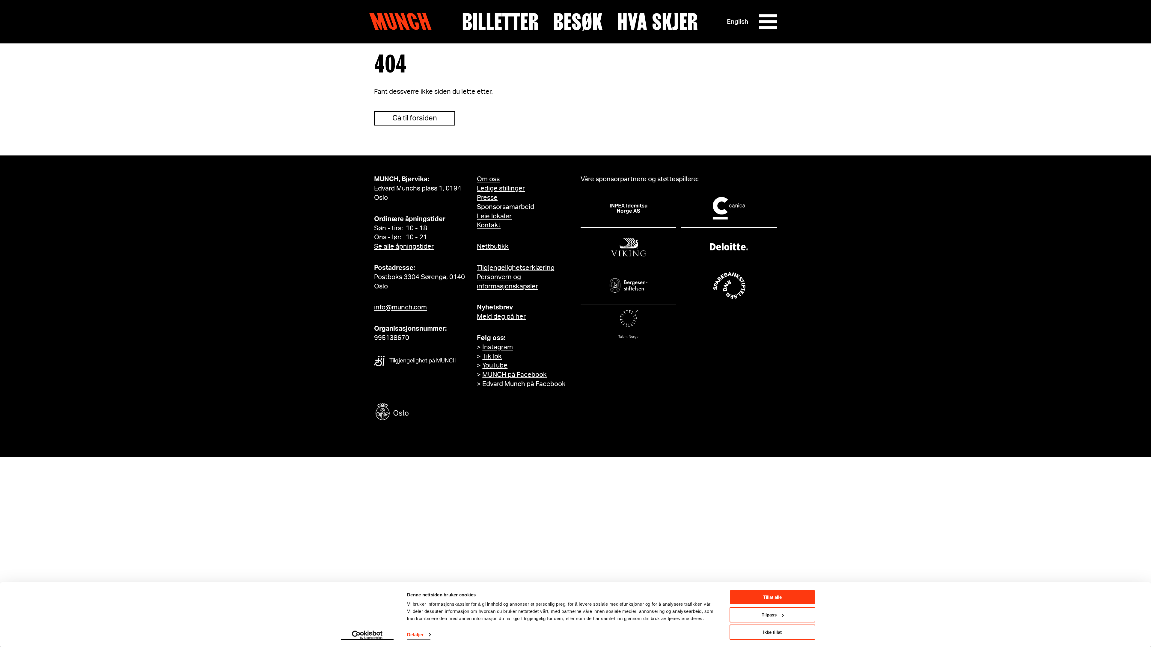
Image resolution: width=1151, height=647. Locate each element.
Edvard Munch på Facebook (524, 384)
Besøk (578, 22)
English (737, 22)
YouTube (494, 365)
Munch (403, 21)
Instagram (497, 347)
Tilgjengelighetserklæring (516, 267)
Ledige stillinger (501, 188)
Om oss (488, 179)
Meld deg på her (501, 316)
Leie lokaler (494, 216)
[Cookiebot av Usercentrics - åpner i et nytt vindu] (367, 635)
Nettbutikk (493, 246)
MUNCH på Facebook (514, 374)
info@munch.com (400, 307)
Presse (487, 197)
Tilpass (769, 614)
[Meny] (768, 21)
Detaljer (415, 634)
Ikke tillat (772, 632)
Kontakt (489, 225)
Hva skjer (657, 22)
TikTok (492, 356)
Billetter (500, 22)
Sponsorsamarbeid (505, 207)
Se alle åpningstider (404, 246)
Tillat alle (772, 597)
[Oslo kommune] (419, 412)
